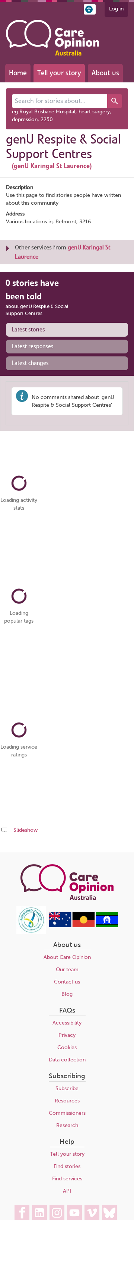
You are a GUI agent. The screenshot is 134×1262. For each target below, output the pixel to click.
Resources (67, 1101)
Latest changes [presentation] (30, 363)
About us (105, 73)
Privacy (67, 1035)
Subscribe (67, 1088)
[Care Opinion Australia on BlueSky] (109, 1212)
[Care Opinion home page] (52, 38)
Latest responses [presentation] (33, 346)
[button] (90, 9)
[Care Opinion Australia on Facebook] (22, 1212)
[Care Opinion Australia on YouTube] (74, 1212)
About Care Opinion (67, 957)
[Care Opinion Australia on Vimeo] (91, 1212)
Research (67, 1125)
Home (18, 73)
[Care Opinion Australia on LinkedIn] (39, 1212)
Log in (116, 9)
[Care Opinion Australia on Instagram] (57, 1212)
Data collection (67, 1060)
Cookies (67, 1047)
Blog (67, 994)
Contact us (67, 982)
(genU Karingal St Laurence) (52, 166)
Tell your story (59, 73)
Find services (67, 1178)
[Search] (114, 101)
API (67, 1191)
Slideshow (25, 830)
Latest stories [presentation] (28, 329)
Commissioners (67, 1113)
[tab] (67, 329)
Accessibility (67, 1023)
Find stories (67, 1166)
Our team (67, 969)
